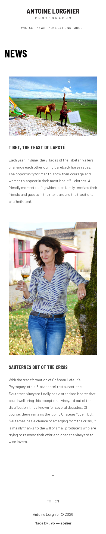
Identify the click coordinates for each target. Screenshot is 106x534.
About (79, 27)
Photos (27, 27)
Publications (60, 27)
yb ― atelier (61, 523)
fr (49, 501)
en (57, 501)
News (41, 27)
